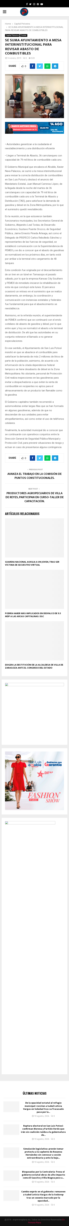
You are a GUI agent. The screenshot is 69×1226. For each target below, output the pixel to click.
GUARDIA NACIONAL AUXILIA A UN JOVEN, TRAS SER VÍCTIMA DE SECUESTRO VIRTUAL (32, 563)
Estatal (23, 35)
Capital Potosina (12, 35)
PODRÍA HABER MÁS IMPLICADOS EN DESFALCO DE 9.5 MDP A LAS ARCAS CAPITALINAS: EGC (33, 614)
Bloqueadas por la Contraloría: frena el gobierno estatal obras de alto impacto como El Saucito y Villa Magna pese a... (43, 1175)
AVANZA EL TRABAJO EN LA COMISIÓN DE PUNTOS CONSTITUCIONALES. (34, 476)
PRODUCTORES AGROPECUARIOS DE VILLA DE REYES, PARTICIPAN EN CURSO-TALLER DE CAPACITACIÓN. (35, 497)
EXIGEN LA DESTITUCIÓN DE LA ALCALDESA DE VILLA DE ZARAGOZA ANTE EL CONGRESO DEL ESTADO (34, 666)
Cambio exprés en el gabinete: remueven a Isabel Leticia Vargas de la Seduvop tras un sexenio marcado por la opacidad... (43, 1196)
